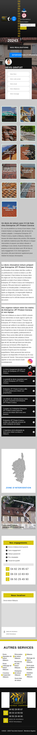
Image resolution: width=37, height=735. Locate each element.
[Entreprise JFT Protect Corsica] (4, 18)
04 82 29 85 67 (19, 6)
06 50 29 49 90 (19, 31)
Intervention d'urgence (17, 55)
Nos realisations (19, 47)
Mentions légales (29, 731)
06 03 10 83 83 (19, 19)
